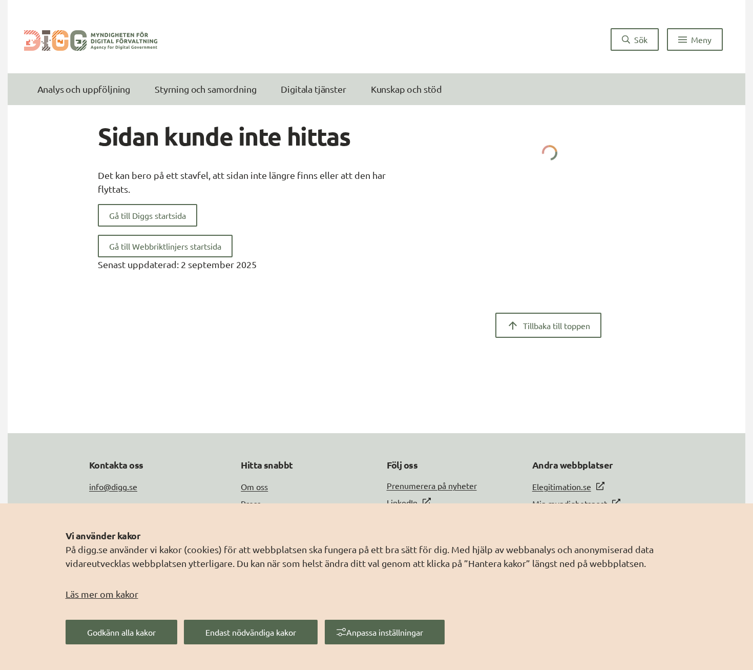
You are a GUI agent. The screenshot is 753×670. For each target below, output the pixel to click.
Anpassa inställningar (384, 632)
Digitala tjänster (313, 89)
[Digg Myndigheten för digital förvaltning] (90, 39)
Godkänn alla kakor (121, 632)
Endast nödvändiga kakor (250, 632)
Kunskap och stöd (406, 89)
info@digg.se (113, 486)
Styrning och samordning (205, 89)
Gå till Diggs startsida (147, 215)
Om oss (254, 486)
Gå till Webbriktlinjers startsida (165, 246)
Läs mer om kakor (102, 593)
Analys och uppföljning (83, 89)
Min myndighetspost (569, 503)
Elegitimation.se (561, 486)
